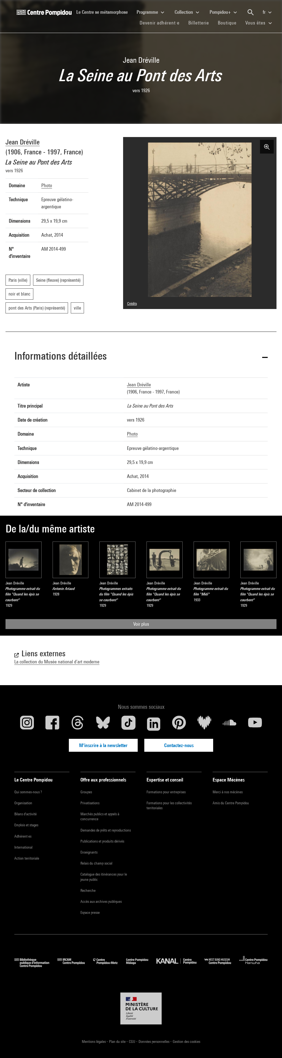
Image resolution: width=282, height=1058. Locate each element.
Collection (184, 12)
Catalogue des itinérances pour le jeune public (103, 876)
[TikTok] (128, 724)
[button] (141, 357)
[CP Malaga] (141, 965)
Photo (46, 185)
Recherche (88, 890)
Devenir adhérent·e (162, 23)
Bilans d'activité (25, 814)
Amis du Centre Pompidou (231, 803)
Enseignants (88, 852)
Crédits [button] (132, 303)
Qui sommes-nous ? (28, 792)
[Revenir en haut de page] (269, 1045)
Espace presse (90, 912)
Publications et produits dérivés (102, 841)
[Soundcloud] (229, 724)
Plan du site (117, 1041)
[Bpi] (35, 965)
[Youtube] (255, 724)
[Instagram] (27, 724)
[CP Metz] (109, 965)
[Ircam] (75, 965)
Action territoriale (26, 858)
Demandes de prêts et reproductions (105, 830)
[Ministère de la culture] (141, 1008)
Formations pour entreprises (166, 792)
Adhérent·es (22, 836)
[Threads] (77, 724)
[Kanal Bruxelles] (180, 965)
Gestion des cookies (186, 1041)
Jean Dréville (23, 142)
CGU (132, 1041)
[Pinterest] (179, 724)
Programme (148, 12)
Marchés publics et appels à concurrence (99, 816)
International (23, 847)
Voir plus (141, 624)
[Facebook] (52, 724)
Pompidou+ (221, 12)
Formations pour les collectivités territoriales (169, 805)
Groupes (86, 792)
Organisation (23, 803)
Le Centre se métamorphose (104, 12)
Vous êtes (256, 23)
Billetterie (198, 23)
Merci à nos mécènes (228, 792)
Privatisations (89, 803)
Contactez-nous (179, 745)
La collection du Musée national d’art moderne (56, 662)
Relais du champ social (96, 863)
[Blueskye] (103, 724)
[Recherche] (250, 12)
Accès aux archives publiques (101, 901)
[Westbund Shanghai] (222, 965)
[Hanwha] (253, 965)
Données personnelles (154, 1041)
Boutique (229, 23)
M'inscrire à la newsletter (103, 745)
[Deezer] (204, 724)
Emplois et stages (26, 825)
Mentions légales (94, 1041)
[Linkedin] (153, 724)
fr (265, 12)
